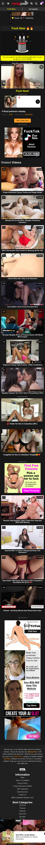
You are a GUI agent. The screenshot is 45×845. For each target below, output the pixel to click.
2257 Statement (22, 789)
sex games (33, 9)
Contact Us (22, 795)
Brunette (22, 817)
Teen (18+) (22, 814)
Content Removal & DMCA (22, 786)
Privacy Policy (23, 783)
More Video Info (22, 120)
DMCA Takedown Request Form (22, 797)
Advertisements (22, 792)
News (22, 777)
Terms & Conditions (22, 780)
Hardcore (22, 811)
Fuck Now (11, 9)
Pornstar (22, 808)
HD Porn (22, 805)
